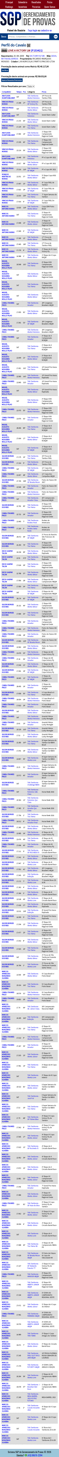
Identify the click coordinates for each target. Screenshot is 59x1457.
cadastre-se (46, 30)
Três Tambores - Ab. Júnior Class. (33, 1007)
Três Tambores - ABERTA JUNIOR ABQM (33, 1284)
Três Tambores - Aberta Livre (33, 759)
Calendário (22, 2)
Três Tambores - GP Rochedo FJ (33, 1147)
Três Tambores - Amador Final (33, 821)
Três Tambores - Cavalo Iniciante (33, 1428)
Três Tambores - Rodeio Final (33, 521)
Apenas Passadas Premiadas (12, 80)
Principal (9, 2)
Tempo (19, 92)
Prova (44, 92)
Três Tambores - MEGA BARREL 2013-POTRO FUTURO (33, 1397)
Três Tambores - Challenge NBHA (33, 783)
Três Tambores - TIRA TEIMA (33, 1334)
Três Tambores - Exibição (33, 875)
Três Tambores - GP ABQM (33, 169)
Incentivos (23, 6)
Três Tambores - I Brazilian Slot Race (33, 1386)
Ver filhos (5, 70)
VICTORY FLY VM (37, 55)
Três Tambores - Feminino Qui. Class (33, 800)
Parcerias (36, 6)
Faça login (32, 30)
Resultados (36, 2)
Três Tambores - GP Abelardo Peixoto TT (33, 1266)
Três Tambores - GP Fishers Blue (33, 1118)
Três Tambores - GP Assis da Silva (33, 1204)
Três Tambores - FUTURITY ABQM (33, 1366)
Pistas (49, 2)
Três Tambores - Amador (33, 304)
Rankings (9, 6)
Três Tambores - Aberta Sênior (33, 109)
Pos (24, 92)
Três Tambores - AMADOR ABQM (33, 1275)
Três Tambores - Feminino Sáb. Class (33, 791)
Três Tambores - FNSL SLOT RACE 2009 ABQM (33, 1355)
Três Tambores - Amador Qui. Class (33, 808)
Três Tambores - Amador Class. (33, 499)
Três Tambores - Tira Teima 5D (33, 1245)
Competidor (6, 92)
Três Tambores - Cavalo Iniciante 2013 (33, 1407)
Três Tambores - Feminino (33, 115)
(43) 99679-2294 (35, 1455)
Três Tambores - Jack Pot (33, 1097)
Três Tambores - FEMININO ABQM (33, 1315)
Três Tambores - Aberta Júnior (33, 223)
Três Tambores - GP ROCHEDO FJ (33, 851)
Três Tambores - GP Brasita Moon (33, 481)
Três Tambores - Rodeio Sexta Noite (33, 528)
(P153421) (37, 50)
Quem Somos (49, 6)
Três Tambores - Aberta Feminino (33, 97)
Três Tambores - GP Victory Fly (33, 103)
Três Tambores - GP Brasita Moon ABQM (33, 1255)
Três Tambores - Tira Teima (33, 127)
